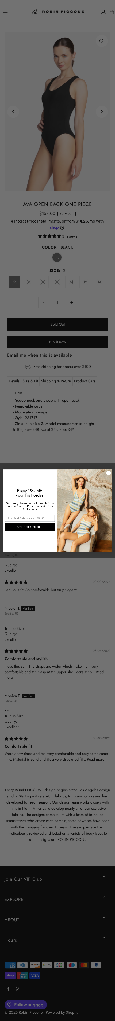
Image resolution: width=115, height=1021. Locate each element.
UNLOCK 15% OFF (29, 527)
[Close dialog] (108, 473)
